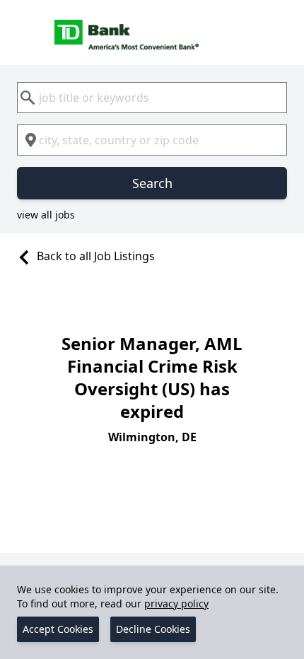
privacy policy (176, 603)
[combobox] (152, 97)
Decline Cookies (153, 629)
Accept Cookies (58, 629)
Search (152, 183)
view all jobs (46, 214)
